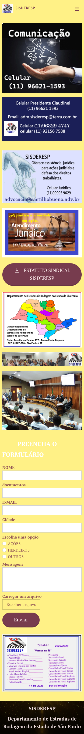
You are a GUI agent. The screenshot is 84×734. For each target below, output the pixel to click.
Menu (77, 8)
